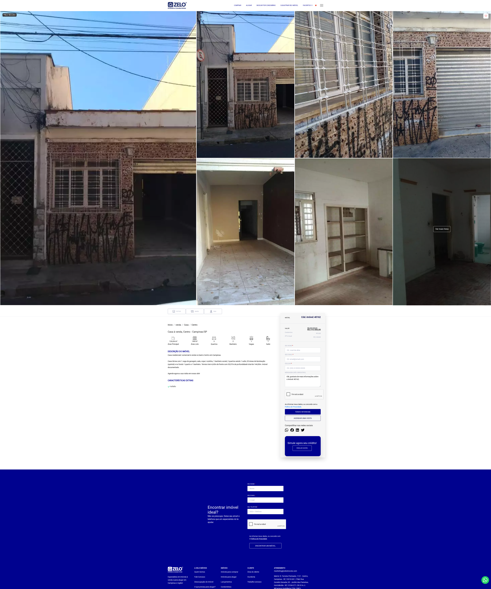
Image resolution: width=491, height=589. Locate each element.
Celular (288, 363)
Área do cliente (253, 572)
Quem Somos (199, 572)
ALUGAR (249, 5)
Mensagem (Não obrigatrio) (295, 372)
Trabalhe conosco (254, 582)
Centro (194, 325)
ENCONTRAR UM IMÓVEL (265, 546)
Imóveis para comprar (229, 572)
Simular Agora (302, 448)
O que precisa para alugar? (205, 587)
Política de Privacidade (293, 407)
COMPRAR (237, 5)
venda (178, 325)
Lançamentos (226, 582)
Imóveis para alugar (229, 577)
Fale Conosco (199, 577)
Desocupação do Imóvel (203, 582)
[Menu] (321, 5)
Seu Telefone (252, 507)
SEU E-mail (289, 354)
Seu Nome (251, 484)
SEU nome (289, 346)
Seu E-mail (251, 495)
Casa (186, 325)
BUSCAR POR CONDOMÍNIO (266, 5)
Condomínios (226, 587)
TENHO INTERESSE (302, 412)
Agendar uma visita (303, 418)
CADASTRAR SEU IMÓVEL (289, 5)
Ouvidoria (251, 577)
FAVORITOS (307, 5)
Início (170, 325)
